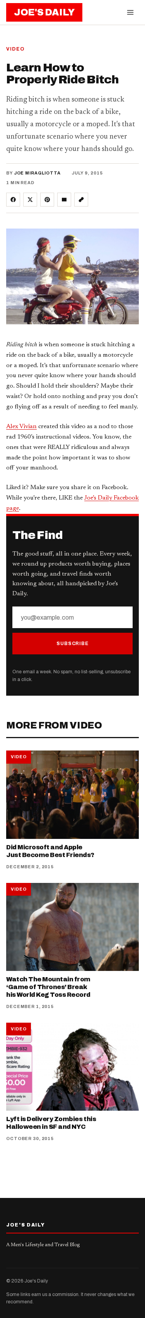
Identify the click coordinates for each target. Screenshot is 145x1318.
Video (15, 49)
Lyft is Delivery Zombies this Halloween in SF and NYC (51, 1123)
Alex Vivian (21, 427)
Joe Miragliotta (37, 173)
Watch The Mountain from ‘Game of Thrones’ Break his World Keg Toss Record (48, 987)
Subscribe (72, 643)
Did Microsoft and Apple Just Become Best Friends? (50, 851)
